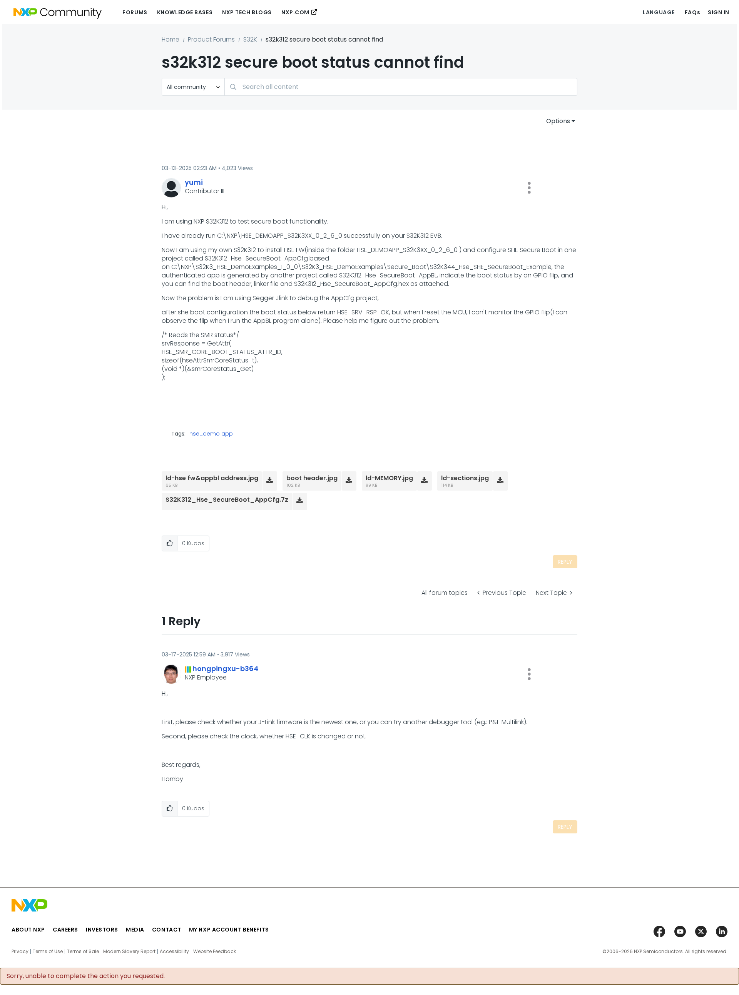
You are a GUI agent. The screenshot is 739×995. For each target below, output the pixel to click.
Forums (134, 12)
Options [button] (558, 121)
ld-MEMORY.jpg (389, 478)
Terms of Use (48, 951)
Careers (65, 929)
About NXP (28, 929)
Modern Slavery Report (129, 951)
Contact (166, 929)
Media (135, 929)
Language (658, 12)
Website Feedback (214, 951)
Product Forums (211, 39)
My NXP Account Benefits (229, 929)
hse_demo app (211, 433)
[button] (529, 187)
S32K (250, 39)
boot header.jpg (312, 478)
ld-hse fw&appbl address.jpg (212, 478)
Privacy (20, 951)
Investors (102, 929)
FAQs (692, 12)
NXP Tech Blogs (247, 12)
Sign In (718, 12)
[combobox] (400, 87)
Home (170, 39)
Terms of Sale (83, 951)
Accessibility (174, 951)
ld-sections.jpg (465, 478)
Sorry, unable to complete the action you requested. (86, 976)
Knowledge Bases (184, 12)
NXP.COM (295, 12)
